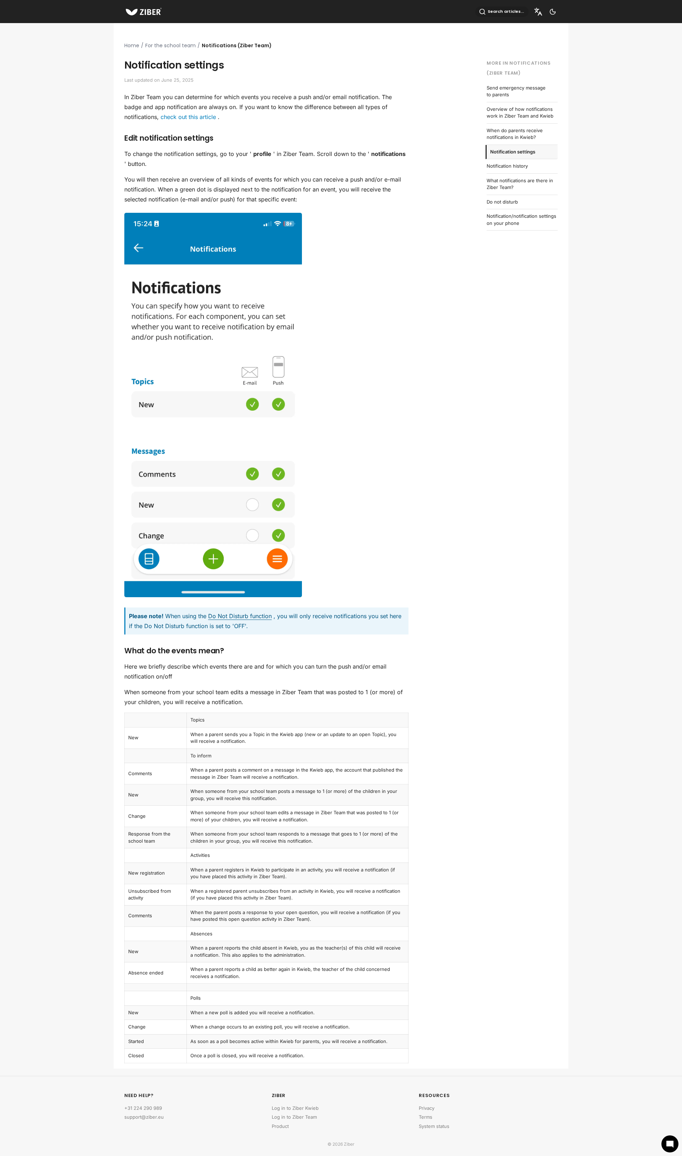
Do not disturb (502, 202)
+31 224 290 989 (143, 1108)
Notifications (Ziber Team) (237, 45)
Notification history (507, 166)
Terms (425, 1117)
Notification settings (512, 152)
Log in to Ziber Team (294, 1117)
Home (131, 45)
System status (434, 1126)
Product (280, 1126)
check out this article (188, 116)
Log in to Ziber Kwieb (295, 1108)
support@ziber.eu (144, 1117)
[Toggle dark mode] (553, 12)
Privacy (426, 1108)
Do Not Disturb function (240, 616)
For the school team (170, 45)
